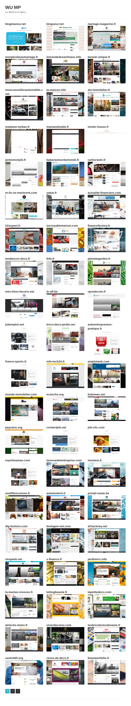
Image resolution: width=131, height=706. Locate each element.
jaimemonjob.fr (15, 159)
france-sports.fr (16, 361)
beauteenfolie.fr (98, 658)
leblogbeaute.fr (56, 592)
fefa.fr (50, 258)
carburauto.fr (97, 159)
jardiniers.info (97, 559)
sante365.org (14, 658)
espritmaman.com (17, 460)
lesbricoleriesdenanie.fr (104, 625)
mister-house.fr (98, 126)
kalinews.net (96, 394)
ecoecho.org (55, 394)
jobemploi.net (14, 324)
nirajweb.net (13, 559)
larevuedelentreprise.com (64, 460)
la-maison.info (56, 89)
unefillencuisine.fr (17, 493)
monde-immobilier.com (21, 394)
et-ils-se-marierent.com (21, 192)
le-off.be (52, 291)
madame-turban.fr (17, 126)
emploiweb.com (98, 361)
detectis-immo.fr (16, 625)
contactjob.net (56, 427)
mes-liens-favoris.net (19, 291)
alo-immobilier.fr (99, 89)
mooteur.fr (95, 460)
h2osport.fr (12, 225)
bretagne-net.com (58, 526)
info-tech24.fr (55, 361)
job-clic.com (96, 427)
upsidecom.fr (97, 291)
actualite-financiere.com (104, 192)
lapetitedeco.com (99, 592)
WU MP (13, 7)
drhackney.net (97, 526)
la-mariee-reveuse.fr (19, 592)
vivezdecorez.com (58, 625)
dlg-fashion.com (16, 526)
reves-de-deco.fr (57, 658)
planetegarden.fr (99, 258)
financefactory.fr (99, 225)
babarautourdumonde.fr (62, 159)
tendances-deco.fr (17, 258)
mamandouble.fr (57, 126)
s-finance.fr (54, 559)
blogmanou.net (15, 24)
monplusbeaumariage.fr (21, 57)
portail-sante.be (98, 493)
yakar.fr (51, 192)
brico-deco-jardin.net (60, 324)
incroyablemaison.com (62, 225)
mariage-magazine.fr (102, 24)
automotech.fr (56, 493)
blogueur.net (55, 24)
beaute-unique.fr (99, 57)
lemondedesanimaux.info (63, 57)
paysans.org (13, 427)
